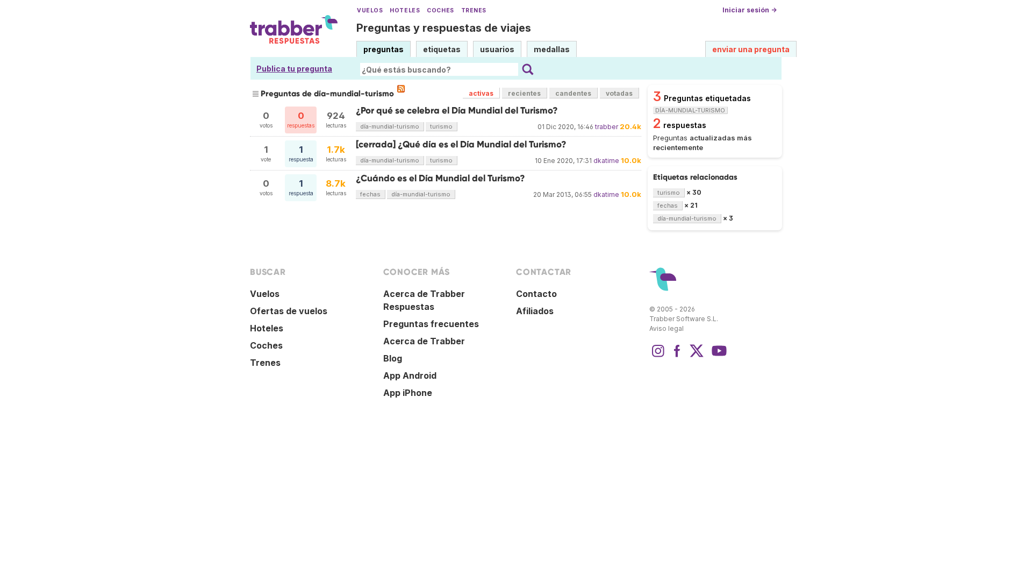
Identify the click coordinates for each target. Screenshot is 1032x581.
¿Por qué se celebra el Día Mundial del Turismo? (457, 110)
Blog (392, 358)
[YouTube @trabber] (717, 356)
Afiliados (535, 311)
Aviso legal (666, 328)
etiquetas (442, 49)
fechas (370, 194)
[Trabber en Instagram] (657, 356)
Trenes (473, 10)
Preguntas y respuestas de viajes (443, 28)
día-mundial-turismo (389, 126)
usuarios (497, 49)
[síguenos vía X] (696, 356)
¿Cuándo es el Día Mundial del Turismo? (440, 178)
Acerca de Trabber (424, 341)
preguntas (383, 49)
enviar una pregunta (751, 49)
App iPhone (407, 392)
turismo (441, 126)
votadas (619, 93)
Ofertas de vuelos (288, 311)
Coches (440, 10)
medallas (552, 49)
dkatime (606, 161)
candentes (573, 93)
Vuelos (370, 10)
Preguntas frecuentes (431, 323)
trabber (606, 127)
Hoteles (405, 10)
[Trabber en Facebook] (677, 356)
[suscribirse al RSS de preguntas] (401, 89)
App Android (409, 375)
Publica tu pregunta (294, 68)
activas (481, 93)
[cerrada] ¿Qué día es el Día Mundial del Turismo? (461, 144)
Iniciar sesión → (749, 10)
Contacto (536, 293)
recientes (524, 93)
